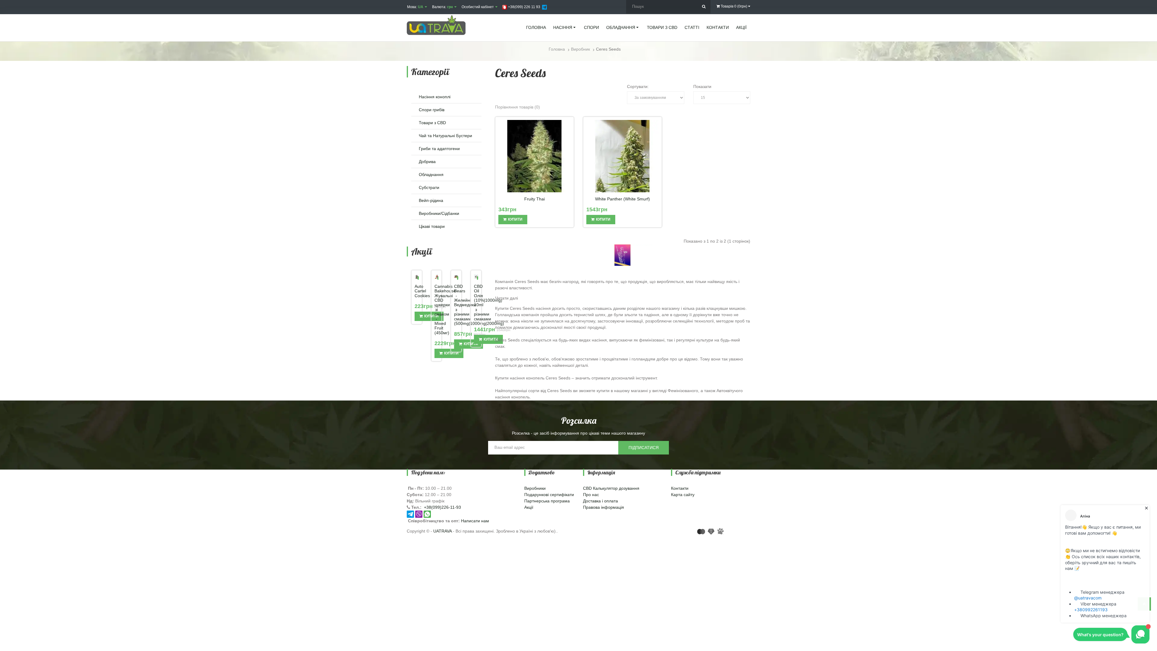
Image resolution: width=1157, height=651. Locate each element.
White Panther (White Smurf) (622, 199)
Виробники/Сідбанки (439, 213)
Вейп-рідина (431, 200)
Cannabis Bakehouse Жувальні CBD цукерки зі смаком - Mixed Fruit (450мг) (436, 309)
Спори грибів (431, 109)
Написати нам (475, 520)
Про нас (591, 494)
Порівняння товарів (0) (517, 107)
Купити (451, 353)
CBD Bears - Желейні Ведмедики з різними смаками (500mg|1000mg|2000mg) (456, 305)
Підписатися (644, 447)
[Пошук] (703, 7)
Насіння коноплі (434, 96)
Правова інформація (603, 507)
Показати (702, 86)
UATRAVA (442, 531)
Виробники (535, 488)
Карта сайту (683, 494)
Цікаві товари (432, 226)
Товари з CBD (432, 122)
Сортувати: (638, 86)
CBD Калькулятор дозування (611, 488)
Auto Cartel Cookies (417, 291)
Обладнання (431, 174)
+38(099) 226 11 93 (523, 7)
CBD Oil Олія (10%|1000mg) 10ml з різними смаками (476, 302)
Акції (528, 507)
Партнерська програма (547, 500)
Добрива (427, 161)
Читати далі (506, 298)
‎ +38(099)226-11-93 (442, 507)
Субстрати (429, 187)
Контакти (679, 488)
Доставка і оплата (600, 500)
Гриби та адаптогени (439, 148)
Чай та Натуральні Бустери (445, 135)
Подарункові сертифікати (549, 494)
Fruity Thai (534, 199)
